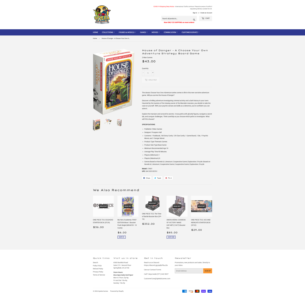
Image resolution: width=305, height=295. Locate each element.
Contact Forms (155, 270)
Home (95, 32)
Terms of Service (99, 275)
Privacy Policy (98, 272)
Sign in (195, 13)
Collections (107, 32)
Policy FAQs (97, 266)
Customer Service (190, 32)
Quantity (145, 68)
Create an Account (206, 13)
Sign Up (208, 271)
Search (95, 262)
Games (143, 32)
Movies (155, 32)
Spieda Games (103, 291)
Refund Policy (98, 269)
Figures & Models (127, 32)
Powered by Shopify (117, 291)
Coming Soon (170, 32)
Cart (207, 18)
